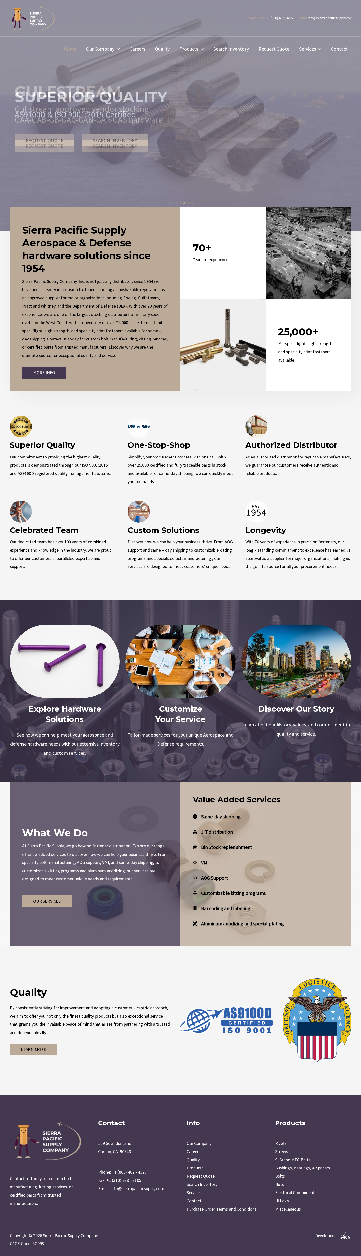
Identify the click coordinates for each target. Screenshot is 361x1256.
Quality (162, 49)
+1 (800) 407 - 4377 (279, 18)
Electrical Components (296, 1192)
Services (307, 49)
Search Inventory (231, 49)
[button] (117, 49)
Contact (339, 49)
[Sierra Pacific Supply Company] (33, 17)
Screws (281, 1151)
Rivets (281, 1143)
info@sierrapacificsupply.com (330, 18)
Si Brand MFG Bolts (292, 1160)
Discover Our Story (296, 709)
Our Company (100, 49)
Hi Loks (282, 1201)
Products (189, 49)
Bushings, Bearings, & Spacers (302, 1168)
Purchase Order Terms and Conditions (222, 1209)
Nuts (279, 1184)
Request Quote (274, 49)
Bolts (280, 1176)
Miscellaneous (288, 1209)
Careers (137, 49)
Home (70, 49)
